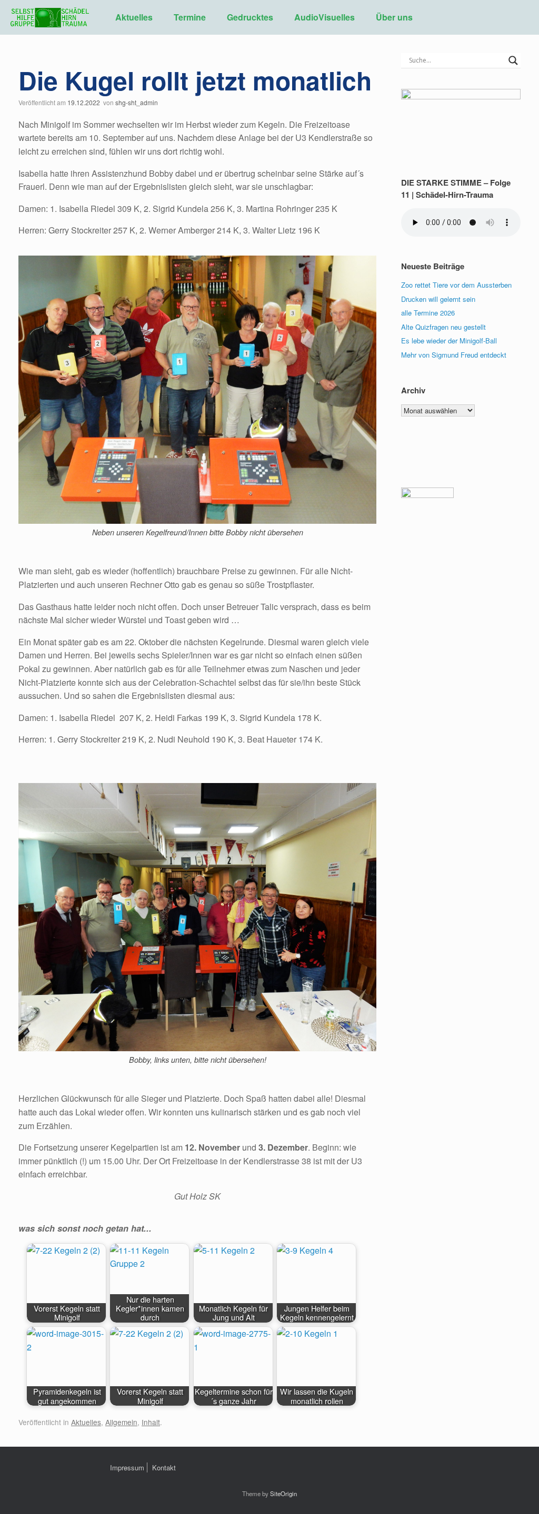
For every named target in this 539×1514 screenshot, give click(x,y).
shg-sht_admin (136, 102)
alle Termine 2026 (428, 313)
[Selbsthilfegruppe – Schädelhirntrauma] (50, 17)
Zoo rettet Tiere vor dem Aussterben (456, 285)
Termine (190, 17)
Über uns (394, 17)
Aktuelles (134, 17)
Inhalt (151, 1422)
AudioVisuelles (324, 17)
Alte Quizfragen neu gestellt (443, 327)
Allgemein (121, 1422)
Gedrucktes (250, 17)
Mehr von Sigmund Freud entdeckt (453, 355)
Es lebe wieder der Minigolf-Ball (449, 341)
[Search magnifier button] (513, 60)
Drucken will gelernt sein (438, 299)
